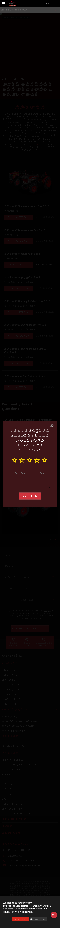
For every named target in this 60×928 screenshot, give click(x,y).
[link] (13, 3)
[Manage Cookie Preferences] (54, 915)
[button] (38, 919)
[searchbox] (30, 10)
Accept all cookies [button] (20, 919)
